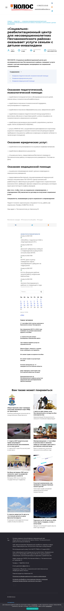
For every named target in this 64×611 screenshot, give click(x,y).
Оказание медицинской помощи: (23, 81)
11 (24, 303)
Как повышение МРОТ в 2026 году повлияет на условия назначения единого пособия (31, 331)
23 (41, 305)
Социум (40, 219)
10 (21, 303)
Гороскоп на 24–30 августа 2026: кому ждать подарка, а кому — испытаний (45, 521)
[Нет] (62, 607)
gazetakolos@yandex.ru (42, 9)
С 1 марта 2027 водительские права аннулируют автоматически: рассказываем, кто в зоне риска (18, 443)
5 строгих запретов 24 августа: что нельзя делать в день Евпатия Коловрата (18, 516)
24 (21, 307)
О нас (8, 539)
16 (41, 303)
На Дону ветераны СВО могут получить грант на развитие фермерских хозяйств (17, 474)
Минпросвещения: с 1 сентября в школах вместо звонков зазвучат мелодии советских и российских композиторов (45, 443)
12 (27, 303)
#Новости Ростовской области (30, 234)
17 (21, 305)
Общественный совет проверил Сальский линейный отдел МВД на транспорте (18, 409)
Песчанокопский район (29, 219)
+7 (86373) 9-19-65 (42, 5)
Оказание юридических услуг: (22, 78)
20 (31, 305)
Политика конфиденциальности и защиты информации (29, 576)
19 (27, 305)
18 (24, 305)
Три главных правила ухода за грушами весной (29, 343)
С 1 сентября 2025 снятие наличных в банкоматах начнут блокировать (32, 324)
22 (38, 305)
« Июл (22, 315)
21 (34, 305)
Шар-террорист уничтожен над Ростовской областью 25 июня (30, 371)
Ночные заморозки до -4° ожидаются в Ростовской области (31, 365)
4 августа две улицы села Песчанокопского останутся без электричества (45, 413)
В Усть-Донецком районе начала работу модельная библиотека (30, 274)
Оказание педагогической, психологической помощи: (30, 76)
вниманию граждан (14, 219)
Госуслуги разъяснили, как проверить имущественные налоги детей (43, 484)
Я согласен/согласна (32, 608)
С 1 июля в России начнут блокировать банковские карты (30, 337)
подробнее (34, 604)
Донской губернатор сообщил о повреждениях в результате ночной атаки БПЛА (32, 251)
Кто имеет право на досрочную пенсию (30, 359)
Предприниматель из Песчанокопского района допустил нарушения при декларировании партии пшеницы (31, 379)
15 (37, 303)
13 (31, 303)
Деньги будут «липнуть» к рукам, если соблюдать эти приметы (30, 349)
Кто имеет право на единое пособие (31, 354)
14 (34, 303)
